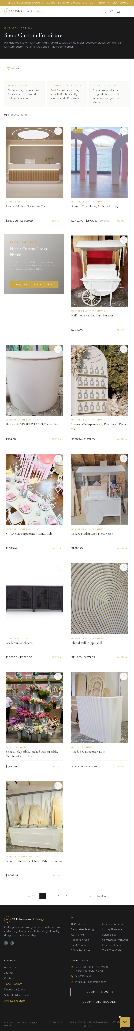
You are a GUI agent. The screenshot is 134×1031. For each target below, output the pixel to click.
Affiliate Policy (120, 1022)
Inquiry (104, 2)
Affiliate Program (14, 1000)
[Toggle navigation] (126, 11)
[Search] (104, 11)
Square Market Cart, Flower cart (92, 534)
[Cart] (118, 11)
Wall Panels (77, 934)
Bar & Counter (79, 945)
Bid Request (121, 2)
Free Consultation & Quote (24, 2)
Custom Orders (111, 945)
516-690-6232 (83, 976)
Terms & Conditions (98, 1022)
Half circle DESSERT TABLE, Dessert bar (32, 424)
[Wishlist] (111, 11)
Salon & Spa (109, 934)
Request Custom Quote (34, 284)
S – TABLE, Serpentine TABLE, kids (29, 534)
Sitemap (87, 1026)
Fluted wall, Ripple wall (86, 643)
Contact (9, 978)
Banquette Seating (82, 929)
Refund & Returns (76, 1022)
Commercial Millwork (115, 939)
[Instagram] (6, 943)
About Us (10, 967)
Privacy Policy (56, 1022)
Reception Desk (80, 939)
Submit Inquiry (100, 991)
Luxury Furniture (112, 929)
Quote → (57, 221)
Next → (101, 896)
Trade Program (13, 984)
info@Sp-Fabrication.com (90, 981)
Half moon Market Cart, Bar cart (92, 315)
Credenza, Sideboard (19, 643)
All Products (77, 924)
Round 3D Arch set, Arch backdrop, (94, 206)
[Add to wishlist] (58, 131)
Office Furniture (80, 950)
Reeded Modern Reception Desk (26, 206)
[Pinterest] (12, 943)
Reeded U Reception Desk (88, 752)
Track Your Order (112, 950)
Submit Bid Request (16, 995)
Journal (8, 972)
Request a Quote (14, 989)
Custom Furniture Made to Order (71, 2)
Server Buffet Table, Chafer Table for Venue (34, 861)
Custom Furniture (113, 924)
